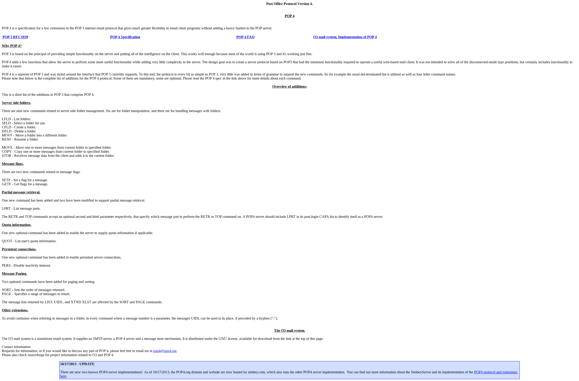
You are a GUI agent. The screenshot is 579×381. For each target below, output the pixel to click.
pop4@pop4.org (165, 351)
